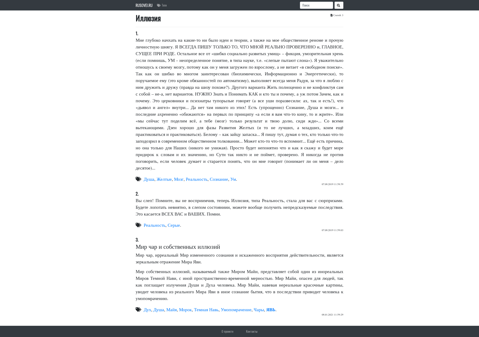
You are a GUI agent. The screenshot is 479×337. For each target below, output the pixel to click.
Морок (185, 310)
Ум (233, 179)
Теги (164, 5)
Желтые (164, 179)
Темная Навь (206, 310)
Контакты (251, 331)
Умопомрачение (236, 310)
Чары (259, 310)
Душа (149, 179)
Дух (147, 310)
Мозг (179, 179)
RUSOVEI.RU (144, 5)
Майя (171, 310)
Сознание (219, 179)
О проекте (227, 331)
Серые (174, 225)
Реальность (197, 179)
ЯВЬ (270, 309)
